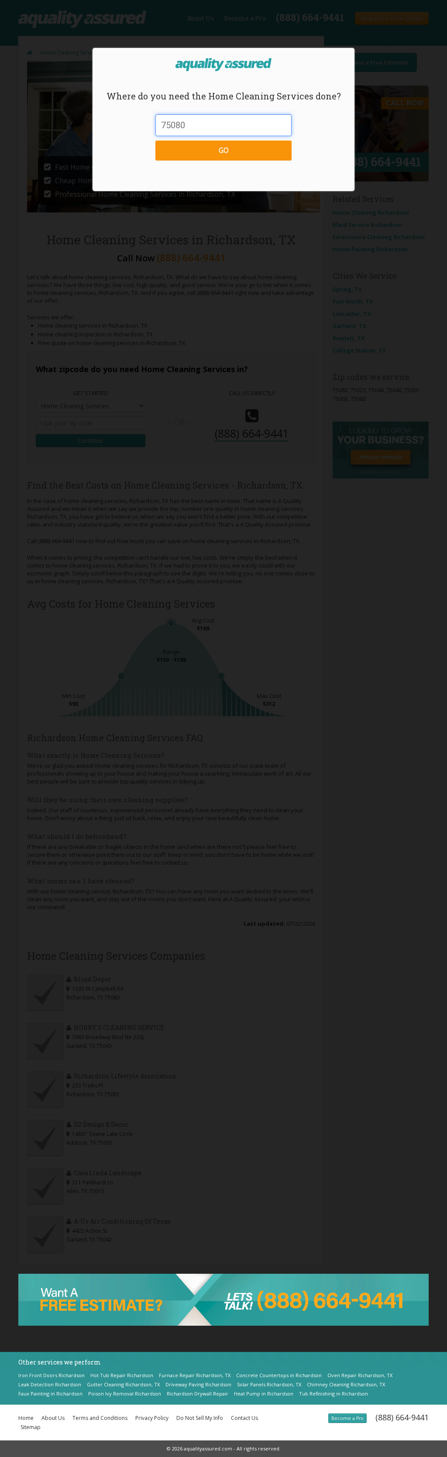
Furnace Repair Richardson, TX (194, 1375)
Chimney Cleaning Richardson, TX (346, 1384)
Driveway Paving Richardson (198, 1384)
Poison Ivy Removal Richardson (124, 1393)
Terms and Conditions (99, 1418)
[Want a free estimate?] (223, 1299)
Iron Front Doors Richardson (51, 1375)
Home (26, 1418)
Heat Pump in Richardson (263, 1393)
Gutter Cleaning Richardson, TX (123, 1384)
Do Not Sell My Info (199, 1418)
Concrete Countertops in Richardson (279, 1375)
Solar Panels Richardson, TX (269, 1384)
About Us (53, 1418)
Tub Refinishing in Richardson (333, 1393)
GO (224, 150)
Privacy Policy (151, 1418)
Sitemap (31, 1427)
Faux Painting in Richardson (50, 1393)
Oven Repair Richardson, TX (359, 1375)
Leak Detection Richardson (49, 1384)
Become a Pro (347, 1418)
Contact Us (244, 1418)
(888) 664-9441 (402, 1417)
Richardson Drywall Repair (197, 1393)
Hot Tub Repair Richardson (121, 1375)
